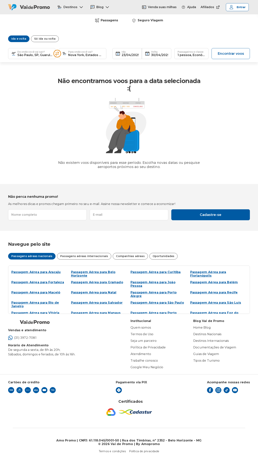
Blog (100, 7)
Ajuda (191, 7)
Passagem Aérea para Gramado (97, 282)
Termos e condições (112, 451)
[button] (13, 53)
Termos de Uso (142, 334)
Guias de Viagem (206, 354)
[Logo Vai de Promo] (29, 7)
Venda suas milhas (162, 7)
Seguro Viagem (150, 20)
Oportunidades (164, 256)
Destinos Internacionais (211, 341)
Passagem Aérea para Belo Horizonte (93, 273)
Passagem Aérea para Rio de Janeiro (35, 304)
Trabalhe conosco (144, 360)
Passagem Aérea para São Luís (215, 302)
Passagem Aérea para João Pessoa (153, 284)
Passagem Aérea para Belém (214, 282)
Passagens (109, 20)
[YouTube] (235, 390)
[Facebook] (210, 390)
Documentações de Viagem (214, 347)
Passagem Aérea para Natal (94, 292)
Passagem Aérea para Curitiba (156, 272)
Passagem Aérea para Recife (214, 292)
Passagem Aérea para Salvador (97, 302)
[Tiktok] (227, 390)
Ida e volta (18, 38)
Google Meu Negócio (147, 367)
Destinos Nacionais (207, 334)
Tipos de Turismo (206, 360)
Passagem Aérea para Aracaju (36, 272)
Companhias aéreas (130, 256)
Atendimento (141, 354)
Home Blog (202, 327)
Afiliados (207, 7)
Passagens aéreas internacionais (84, 256)
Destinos (70, 7)
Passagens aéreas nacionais (31, 256)
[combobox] (34, 53)
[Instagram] (218, 390)
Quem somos (141, 327)
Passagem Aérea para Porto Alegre (154, 294)
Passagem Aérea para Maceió (35, 292)
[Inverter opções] (57, 54)
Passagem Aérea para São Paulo (157, 302)
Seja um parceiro (144, 341)
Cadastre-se (210, 215)
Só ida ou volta (45, 38)
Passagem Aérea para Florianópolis (208, 273)
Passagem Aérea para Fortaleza (37, 282)
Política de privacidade (144, 451)
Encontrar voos (231, 54)
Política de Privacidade (148, 347)
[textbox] (32, 53)
